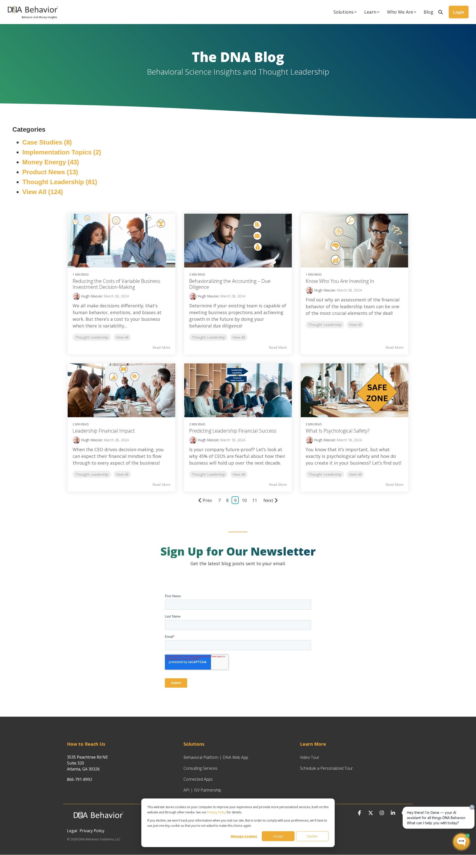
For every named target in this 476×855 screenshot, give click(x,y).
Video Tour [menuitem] (309, 757)
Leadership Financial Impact (104, 430)
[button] (360, 813)
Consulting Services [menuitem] (200, 768)
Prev (207, 500)
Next (268, 500)
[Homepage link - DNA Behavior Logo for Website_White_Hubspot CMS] (98, 822)
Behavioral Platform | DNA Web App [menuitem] (215, 757)
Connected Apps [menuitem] (198, 779)
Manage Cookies (244, 836)
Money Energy (50, 162)
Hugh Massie (91, 296)
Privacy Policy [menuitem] (92, 830)
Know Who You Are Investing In (340, 281)
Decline (312, 836)
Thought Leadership (59, 182)
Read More (161, 348)
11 (254, 500)
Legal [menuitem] (72, 830)
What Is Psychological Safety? (338, 430)
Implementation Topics (61, 152)
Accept (278, 836)
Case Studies (47, 142)
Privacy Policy (216, 812)
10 (244, 500)
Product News (50, 172)
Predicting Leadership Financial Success (232, 430)
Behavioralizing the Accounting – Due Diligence (229, 284)
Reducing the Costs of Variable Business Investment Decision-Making (116, 284)
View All (42, 192)
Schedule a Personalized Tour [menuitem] (326, 768)
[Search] (440, 12)
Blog (428, 12)
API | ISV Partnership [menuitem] (202, 790)
